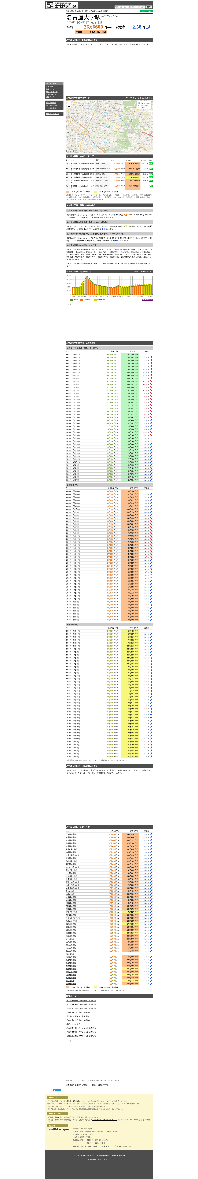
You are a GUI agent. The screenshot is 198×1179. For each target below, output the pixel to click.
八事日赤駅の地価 (72, 888)
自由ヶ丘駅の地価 (72, 885)
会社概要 (105, 1146)
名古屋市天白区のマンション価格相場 (81, 1036)
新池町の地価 (71, 963)
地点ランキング (52, 92)
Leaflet (132, 152)
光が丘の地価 (71, 951)
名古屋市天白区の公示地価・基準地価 (81, 1008)
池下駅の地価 (71, 843)
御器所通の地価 (71, 972)
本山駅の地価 (71, 852)
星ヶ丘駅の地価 (71, 870)
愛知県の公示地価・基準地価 (77, 1016)
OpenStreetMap (140, 152)
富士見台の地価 (71, 912)
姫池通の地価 (71, 936)
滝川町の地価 (71, 975)
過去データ (50, 97)
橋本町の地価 (71, 933)
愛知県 (77, 11)
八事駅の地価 (71, 837)
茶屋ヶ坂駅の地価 (72, 882)
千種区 (93, 11)
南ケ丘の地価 (71, 948)
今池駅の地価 (71, 840)
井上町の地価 (71, 897)
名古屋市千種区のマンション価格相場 (81, 1028)
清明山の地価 (71, 957)
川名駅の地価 (71, 864)
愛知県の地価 (51, 103)
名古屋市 (85, 11)
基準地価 (76, 1101)
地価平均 (49, 87)
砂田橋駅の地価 (71, 879)
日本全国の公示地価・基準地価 (78, 1020)
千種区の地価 (51, 108)
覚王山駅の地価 (71, 849)
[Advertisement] (54, 44)
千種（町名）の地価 (73, 918)
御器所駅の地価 (71, 861)
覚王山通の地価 (71, 921)
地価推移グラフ (52, 94)
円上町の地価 (71, 903)
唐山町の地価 (71, 909)
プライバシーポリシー (122, 1146)
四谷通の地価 (71, 930)
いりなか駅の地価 (72, 867)
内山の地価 (70, 894)
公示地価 (68, 1101)
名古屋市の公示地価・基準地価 (78, 1012)
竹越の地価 (70, 891)
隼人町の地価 (71, 966)
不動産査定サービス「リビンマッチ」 (104, 1120)
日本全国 (69, 11)
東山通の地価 (71, 927)
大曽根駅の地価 (71, 876)
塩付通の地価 (71, 978)
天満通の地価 (71, 942)
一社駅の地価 (71, 873)
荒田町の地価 (71, 984)
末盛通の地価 (71, 924)
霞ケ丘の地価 (71, 945)
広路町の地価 (71, 906)
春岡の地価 (70, 939)
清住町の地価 (71, 915)
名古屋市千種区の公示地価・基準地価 (81, 1001)
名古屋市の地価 (52, 105)
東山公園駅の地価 (72, 855)
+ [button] (69, 102)
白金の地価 (70, 981)
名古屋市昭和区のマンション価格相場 (81, 1032)
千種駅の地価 (71, 834)
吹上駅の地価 (71, 846)
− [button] (69, 106)
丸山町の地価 (71, 960)
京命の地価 (70, 954)
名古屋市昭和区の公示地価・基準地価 (81, 1005)
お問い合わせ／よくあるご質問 (85, 1146)
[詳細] (151, 163)
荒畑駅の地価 (71, 858)
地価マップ (50, 89)
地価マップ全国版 (52, 114)
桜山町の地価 (71, 969)
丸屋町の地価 (71, 900)
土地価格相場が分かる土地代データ (99, 1159)
